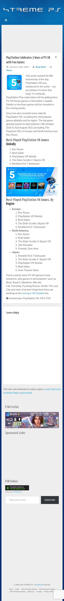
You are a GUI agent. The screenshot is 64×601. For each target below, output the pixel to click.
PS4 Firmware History (47, 589)
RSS (42, 16)
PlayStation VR (31, 298)
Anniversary (15, 298)
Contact (39, 591)
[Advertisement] (32, 37)
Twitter (34, 16)
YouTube (38, 16)
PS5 (48, 298)
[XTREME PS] (32, 8)
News (9, 70)
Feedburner (26, 16)
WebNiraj (39, 585)
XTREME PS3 (17, 492)
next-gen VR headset (33, 293)
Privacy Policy (49, 591)
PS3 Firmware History (29, 589)
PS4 (42, 298)
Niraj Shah (41, 67)
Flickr (30, 16)
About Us (31, 591)
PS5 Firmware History (18, 591)
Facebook (22, 16)
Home (11, 589)
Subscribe (50, 500)
